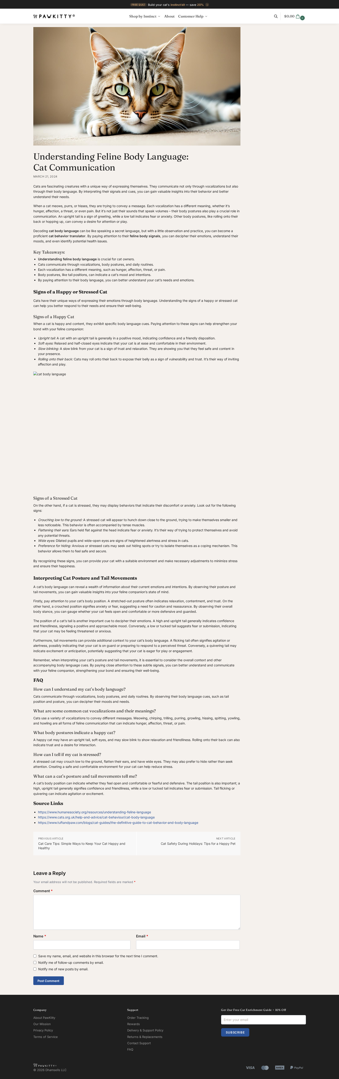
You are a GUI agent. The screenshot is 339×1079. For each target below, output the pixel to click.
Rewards (133, 1024)
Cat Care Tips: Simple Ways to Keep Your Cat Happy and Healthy (81, 846)
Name (39, 936)
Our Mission (42, 1024)
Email (142, 936)
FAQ (130, 1049)
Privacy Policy (43, 1030)
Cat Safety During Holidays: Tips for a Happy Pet (198, 844)
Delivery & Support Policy (145, 1030)
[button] (295, 16)
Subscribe (235, 1032)
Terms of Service (45, 1037)
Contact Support (139, 1043)
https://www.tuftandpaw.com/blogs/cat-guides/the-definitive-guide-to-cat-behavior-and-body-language (118, 823)
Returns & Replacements (144, 1037)
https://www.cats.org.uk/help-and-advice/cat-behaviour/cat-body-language (96, 817)
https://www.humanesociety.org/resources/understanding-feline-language (94, 812)
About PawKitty (44, 1018)
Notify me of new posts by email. (63, 969)
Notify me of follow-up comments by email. (71, 962)
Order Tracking (138, 1018)
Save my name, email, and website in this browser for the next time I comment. (98, 956)
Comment (43, 891)
